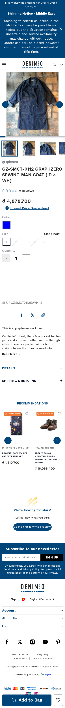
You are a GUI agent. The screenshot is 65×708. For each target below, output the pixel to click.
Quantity (8, 250)
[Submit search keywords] (54, 65)
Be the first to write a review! (32, 526)
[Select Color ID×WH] (6, 225)
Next (59, 105)
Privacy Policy (31, 569)
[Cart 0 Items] (61, 65)
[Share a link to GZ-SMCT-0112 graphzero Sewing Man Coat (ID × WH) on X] (32, 315)
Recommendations (32, 403)
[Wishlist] (58, 700)
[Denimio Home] (32, 64)
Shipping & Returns (19, 381)
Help (5, 626)
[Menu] (4, 65)
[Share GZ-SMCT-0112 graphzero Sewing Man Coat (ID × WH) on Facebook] (22, 315)
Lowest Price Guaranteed (29, 208)
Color (6, 217)
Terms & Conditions (42, 658)
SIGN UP (51, 557)
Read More (9, 354)
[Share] (43, 315)
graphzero (10, 162)
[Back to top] (57, 669)
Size (5, 234)
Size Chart (52, 234)
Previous (5, 105)
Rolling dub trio (45, 447)
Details (8, 368)
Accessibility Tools (21, 654)
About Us (9, 618)
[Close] (60, 29)
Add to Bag (30, 700)
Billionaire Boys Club (15, 447)
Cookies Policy (20, 658)
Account (9, 610)
